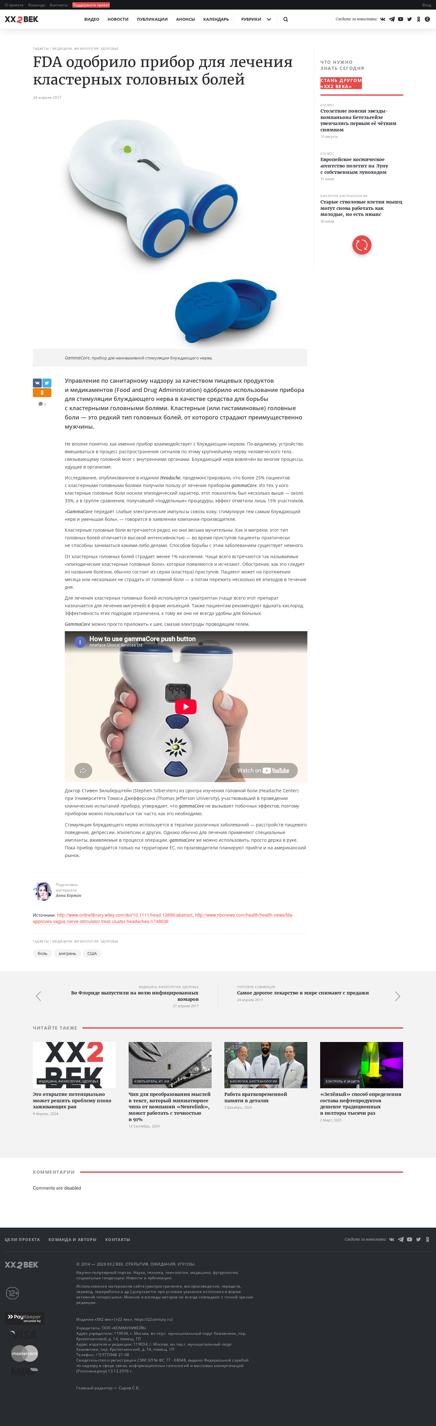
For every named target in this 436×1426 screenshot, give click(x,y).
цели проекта (23, 1239)
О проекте (15, 5)
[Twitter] (409, 19)
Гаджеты (41, 48)
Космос (327, 105)
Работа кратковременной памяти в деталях (255, 1097)
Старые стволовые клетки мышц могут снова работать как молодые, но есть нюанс (361, 208)
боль (43, 953)
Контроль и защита (343, 1081)
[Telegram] (391, 19)
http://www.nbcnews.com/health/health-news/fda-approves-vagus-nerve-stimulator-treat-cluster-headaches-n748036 (163, 918)
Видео (91, 19)
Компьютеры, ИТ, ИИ (151, 1081)
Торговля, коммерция (256, 987)
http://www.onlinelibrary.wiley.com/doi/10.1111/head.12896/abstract (124, 915)
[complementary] (358, 156)
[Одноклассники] (418, 19)
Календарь (216, 19)
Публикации (152, 19)
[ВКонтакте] (383, 19)
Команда (37, 5)
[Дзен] (427, 19)
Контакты (59, 5)
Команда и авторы (73, 1239)
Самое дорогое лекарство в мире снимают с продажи (303, 993)
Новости (118, 19)
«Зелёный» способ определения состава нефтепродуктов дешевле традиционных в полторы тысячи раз (360, 1103)
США (92, 953)
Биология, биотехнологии (344, 196)
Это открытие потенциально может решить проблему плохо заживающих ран (72, 1100)
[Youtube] (400, 19)
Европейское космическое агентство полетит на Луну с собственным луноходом (354, 166)
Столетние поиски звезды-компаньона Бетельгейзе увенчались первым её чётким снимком (358, 120)
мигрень (67, 953)
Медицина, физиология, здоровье (85, 48)
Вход (426, 5)
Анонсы (185, 19)
